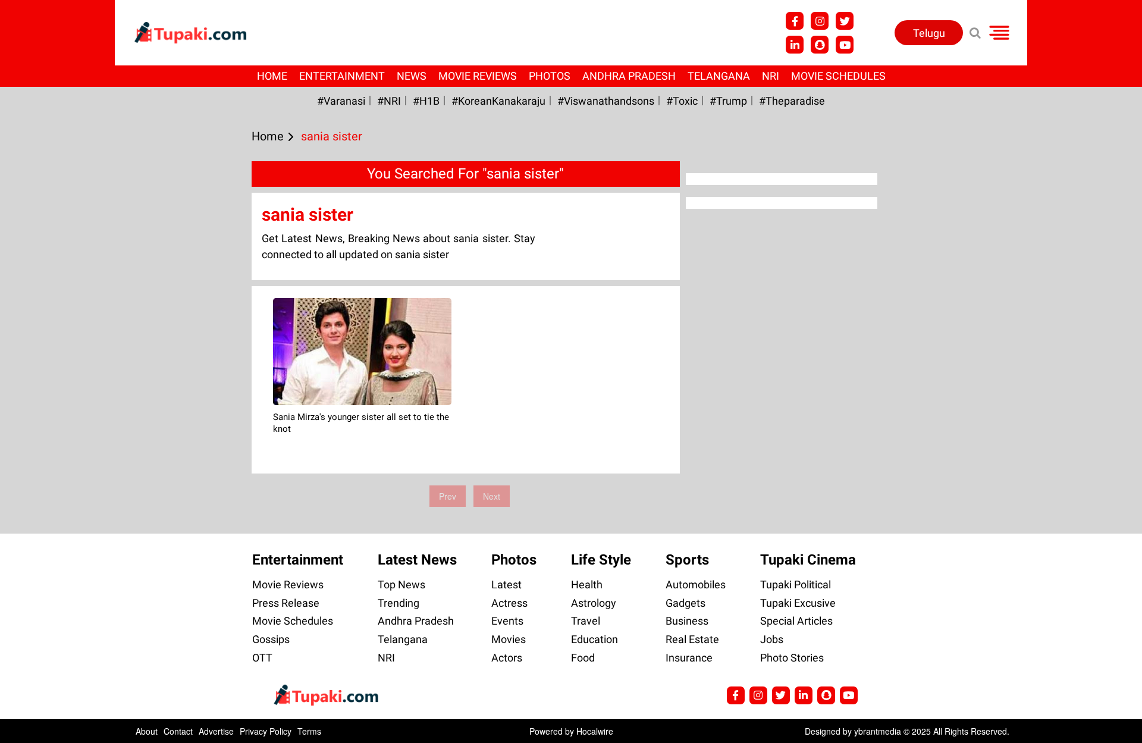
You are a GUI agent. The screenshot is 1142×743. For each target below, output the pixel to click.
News (411, 76)
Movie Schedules (838, 76)
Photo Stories (792, 657)
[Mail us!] (845, 45)
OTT (262, 657)
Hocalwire (594, 731)
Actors (506, 657)
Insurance (689, 657)
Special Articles (796, 621)
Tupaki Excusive (798, 603)
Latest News (417, 559)
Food (583, 657)
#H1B (426, 101)
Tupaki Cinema (808, 559)
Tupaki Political (795, 584)
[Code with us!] (820, 45)
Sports (687, 559)
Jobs (771, 639)
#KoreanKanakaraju (498, 101)
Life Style (601, 559)
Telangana (719, 76)
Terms (309, 731)
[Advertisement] (53, 327)
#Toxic (682, 101)
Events (507, 621)
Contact (178, 731)
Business (687, 621)
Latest (506, 584)
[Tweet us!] (820, 21)
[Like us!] (795, 21)
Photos (549, 76)
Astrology (593, 603)
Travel (585, 621)
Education (594, 639)
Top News (401, 584)
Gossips (271, 639)
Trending (398, 603)
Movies (508, 639)
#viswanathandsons (605, 101)
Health (587, 584)
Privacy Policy (265, 731)
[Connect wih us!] (795, 45)
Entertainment (342, 76)
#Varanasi (341, 101)
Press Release (285, 603)
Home (272, 76)
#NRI (389, 101)
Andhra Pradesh (629, 76)
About (147, 731)
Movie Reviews (477, 76)
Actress (509, 603)
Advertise (216, 731)
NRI (770, 76)
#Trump (728, 101)
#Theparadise (792, 101)
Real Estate (692, 639)
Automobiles (696, 584)
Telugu (929, 33)
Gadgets (685, 603)
